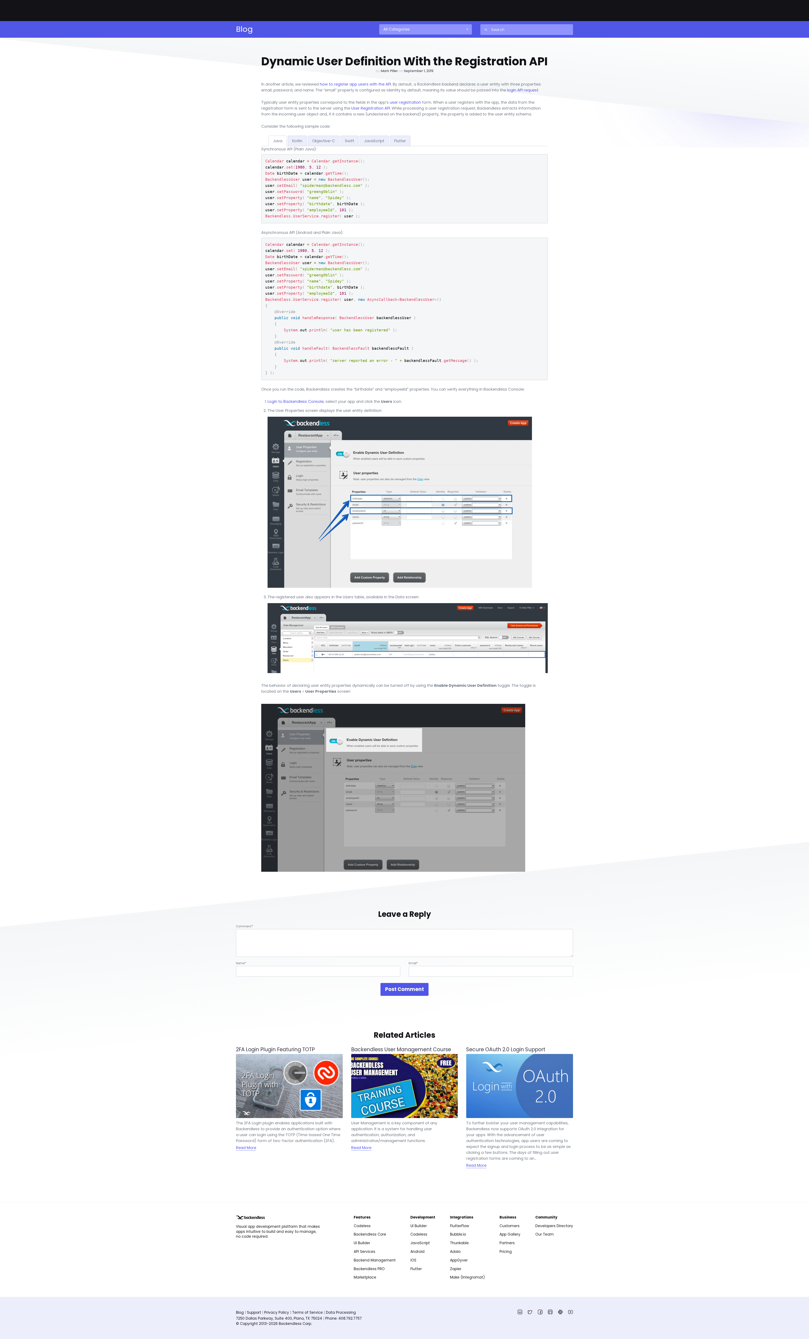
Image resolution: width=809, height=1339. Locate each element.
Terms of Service (307, 1312)
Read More (246, 1147)
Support (254, 1312)
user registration (405, 102)
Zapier (455, 1268)
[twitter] (530, 1312)
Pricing (506, 1251)
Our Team (544, 1234)
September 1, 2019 (418, 70)
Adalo (455, 1251)
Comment (244, 926)
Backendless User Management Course (401, 1049)
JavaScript (420, 1242)
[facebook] (540, 1312)
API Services (364, 1251)
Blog (240, 1312)
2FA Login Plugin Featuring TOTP (275, 1049)
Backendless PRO (369, 1268)
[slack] (560, 1312)
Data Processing (341, 1312)
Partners (507, 1242)
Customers (510, 1225)
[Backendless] (250, 1217)
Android (417, 1251)
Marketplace (365, 1277)
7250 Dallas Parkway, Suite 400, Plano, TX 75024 (279, 1318)
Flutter (416, 1268)
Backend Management (375, 1260)
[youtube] (570, 1312)
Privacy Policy (276, 1312)
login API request (522, 90)
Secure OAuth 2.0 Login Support (505, 1049)
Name (241, 963)
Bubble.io (458, 1234)
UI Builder (362, 1242)
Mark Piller (389, 70)
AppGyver (459, 1260)
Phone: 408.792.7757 (343, 1318)
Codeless (362, 1225)
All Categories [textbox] (396, 29)
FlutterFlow (459, 1225)
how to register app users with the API (355, 84)
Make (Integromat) (467, 1277)
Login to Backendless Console (296, 401)
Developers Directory (554, 1225)
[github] (550, 1312)
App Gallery (510, 1234)
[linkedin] (519, 1312)
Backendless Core (370, 1234)
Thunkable (459, 1242)
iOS (413, 1260)
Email (413, 963)
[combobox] (425, 29)
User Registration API (370, 108)
